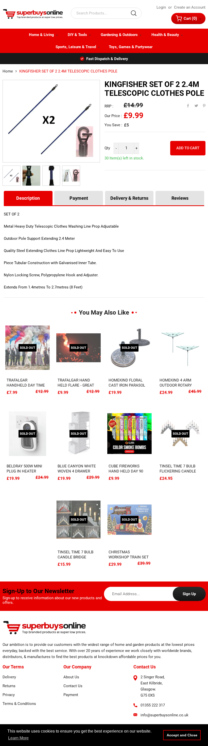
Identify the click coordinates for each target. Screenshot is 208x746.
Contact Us (72, 686)
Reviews (179, 198)
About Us (71, 677)
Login (161, 7)
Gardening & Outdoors (119, 34)
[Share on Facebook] (186, 104)
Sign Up (189, 594)
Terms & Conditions (19, 703)
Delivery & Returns (129, 198)
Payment (79, 198)
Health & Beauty (165, 34)
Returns (9, 686)
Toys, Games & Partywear (130, 47)
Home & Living (41, 34)
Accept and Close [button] (182, 735)
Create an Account (189, 7)
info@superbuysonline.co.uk (164, 715)
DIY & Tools (77, 34)
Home (8, 71)
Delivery (9, 677)
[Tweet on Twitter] (193, 104)
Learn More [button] (18, 738)
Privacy (9, 695)
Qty (107, 148)
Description (28, 198)
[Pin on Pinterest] (201, 104)
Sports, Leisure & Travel (76, 47)
